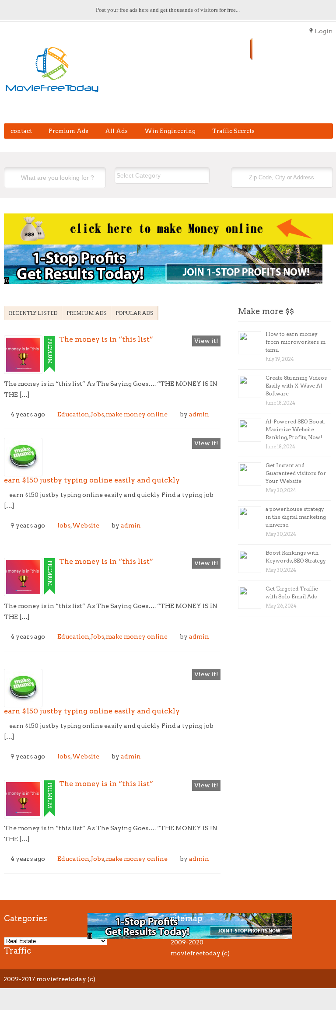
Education (73, 414)
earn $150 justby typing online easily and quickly (92, 480)
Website (85, 525)
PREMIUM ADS (86, 313)
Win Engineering (170, 131)
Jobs (97, 414)
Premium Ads (68, 131)
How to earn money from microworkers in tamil (296, 342)
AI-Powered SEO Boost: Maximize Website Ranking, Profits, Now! (295, 429)
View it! (206, 340)
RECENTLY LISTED (33, 313)
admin (199, 414)
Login (324, 31)
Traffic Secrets (233, 131)
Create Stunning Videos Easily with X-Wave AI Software (296, 385)
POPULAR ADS (134, 313)
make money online (137, 414)
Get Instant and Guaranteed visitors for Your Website (296, 473)
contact (21, 131)
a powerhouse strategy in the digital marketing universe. (296, 517)
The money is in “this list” (106, 339)
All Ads (116, 131)
